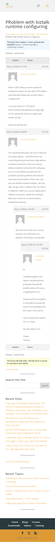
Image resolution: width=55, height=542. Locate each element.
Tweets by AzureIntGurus (17, 461)
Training (39, 525)
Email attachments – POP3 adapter (22, 498)
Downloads (14, 525)
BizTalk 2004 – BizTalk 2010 (35, 34)
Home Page (10, 34)
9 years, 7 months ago (24, 44)
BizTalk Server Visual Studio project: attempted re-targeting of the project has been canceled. (25, 422)
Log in (8, 369)
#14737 (45, 209)
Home (15, 522)
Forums (20, 34)
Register (15, 369)
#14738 (45, 248)
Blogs (25, 522)
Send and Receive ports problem (21, 486)
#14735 (45, 66)
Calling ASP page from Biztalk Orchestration (26, 503)
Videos (27, 525)
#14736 (45, 132)
